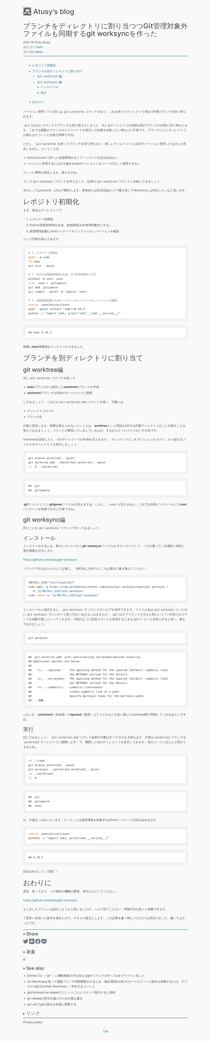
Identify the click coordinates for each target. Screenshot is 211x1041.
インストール (49, 87)
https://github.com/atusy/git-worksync (50, 559)
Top (105, 1031)
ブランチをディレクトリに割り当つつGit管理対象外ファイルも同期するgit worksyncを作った (105, 30)
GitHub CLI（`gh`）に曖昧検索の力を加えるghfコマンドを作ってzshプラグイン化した (86, 975)
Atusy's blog (52, 11)
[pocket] (44, 943)
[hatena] (32, 943)
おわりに (38, 102)
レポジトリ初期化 (44, 65)
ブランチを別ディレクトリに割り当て (57, 71)
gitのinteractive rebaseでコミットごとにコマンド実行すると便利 (71, 992)
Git (32, 52)
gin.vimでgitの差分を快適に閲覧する (51, 1004)
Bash (39, 52)
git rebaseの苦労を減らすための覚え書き (55, 998)
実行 (43, 93)
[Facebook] (38, 943)
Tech (39, 47)
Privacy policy (32, 1022)
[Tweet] (26, 943)
